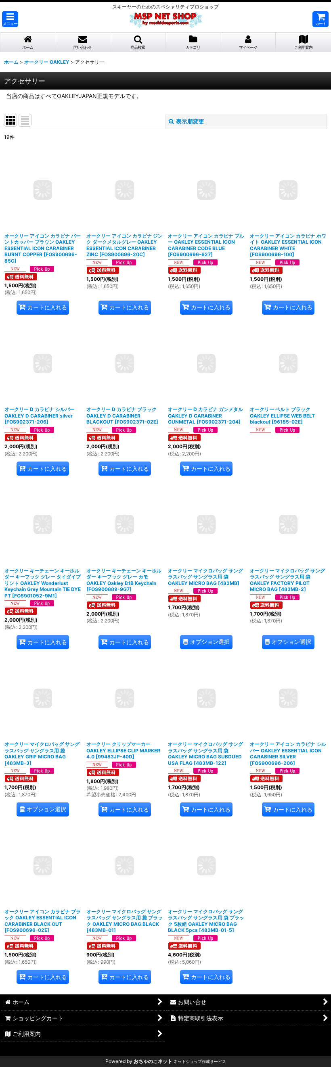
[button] (10, 19)
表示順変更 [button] (190, 121)
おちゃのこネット (153, 1061)
